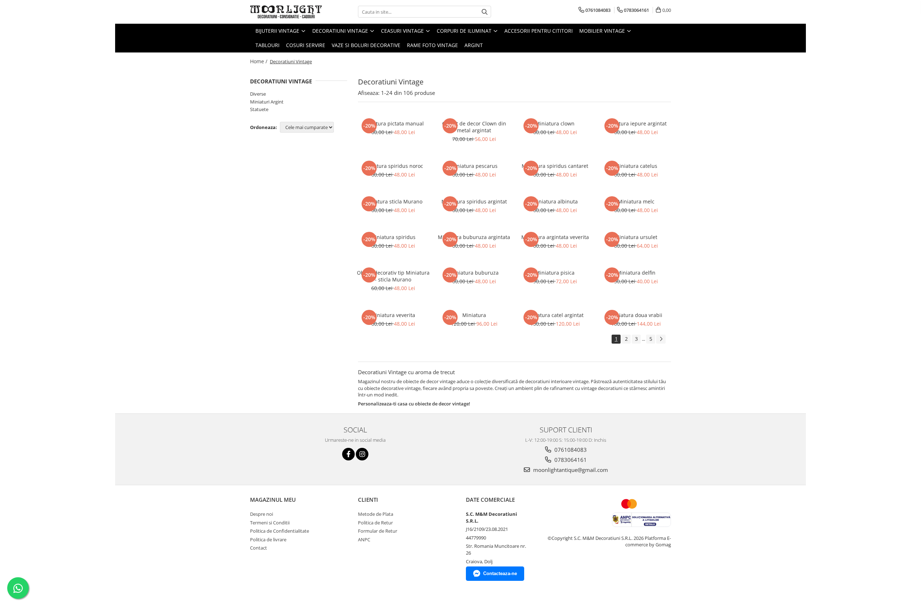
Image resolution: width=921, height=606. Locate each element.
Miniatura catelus (636, 165)
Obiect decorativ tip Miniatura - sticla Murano (393, 276)
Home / (259, 61)
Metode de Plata (375, 514)
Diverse (258, 94)
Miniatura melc (636, 201)
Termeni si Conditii (270, 522)
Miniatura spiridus (393, 237)
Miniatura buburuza (474, 272)
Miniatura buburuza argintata (474, 237)
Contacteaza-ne (500, 573)
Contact (258, 548)
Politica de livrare (268, 539)
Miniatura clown (555, 123)
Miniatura (474, 315)
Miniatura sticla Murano (393, 201)
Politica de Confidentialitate (279, 531)
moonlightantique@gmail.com (570, 469)
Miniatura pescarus (474, 165)
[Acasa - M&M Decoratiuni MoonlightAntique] (286, 11)
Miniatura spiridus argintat (474, 201)
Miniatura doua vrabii (636, 315)
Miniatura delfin (636, 272)
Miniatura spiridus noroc (393, 165)
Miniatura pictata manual (393, 123)
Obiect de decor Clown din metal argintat (474, 127)
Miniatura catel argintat (555, 315)
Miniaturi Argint (266, 101)
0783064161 (570, 459)
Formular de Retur (377, 531)
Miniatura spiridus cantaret (555, 165)
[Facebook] (348, 454)
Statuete (259, 109)
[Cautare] (484, 12)
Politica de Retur (375, 522)
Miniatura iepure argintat (636, 123)
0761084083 (570, 449)
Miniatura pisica (555, 272)
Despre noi (261, 514)
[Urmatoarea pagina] (661, 339)
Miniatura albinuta (555, 201)
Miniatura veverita (393, 315)
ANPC (364, 539)
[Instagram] (362, 454)
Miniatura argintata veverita (555, 237)
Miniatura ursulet (636, 237)
